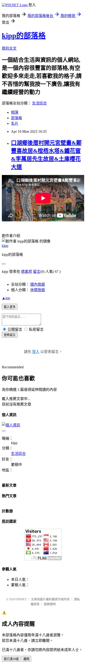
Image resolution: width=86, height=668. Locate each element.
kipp (5, 246)
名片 (14, 123)
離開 (26, 659)
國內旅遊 (37, 284)
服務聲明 (50, 604)
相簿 (14, 112)
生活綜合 (39, 103)
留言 (36, 271)
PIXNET (21, 599)
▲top (6, 298)
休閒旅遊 (37, 290)
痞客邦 (26, 271)
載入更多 (10, 307)
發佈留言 (10, 335)
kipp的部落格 (24, 35)
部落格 (16, 118)
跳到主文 (9, 48)
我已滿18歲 (11, 659)
